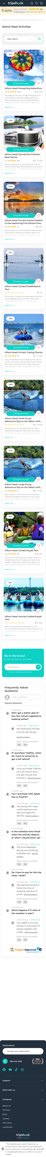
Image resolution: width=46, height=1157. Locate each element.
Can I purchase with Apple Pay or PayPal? (26, 795)
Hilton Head (31, 20)
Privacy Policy (10, 1147)
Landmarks (8, 1127)
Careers (6, 1118)
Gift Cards (7, 1123)
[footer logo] (23, 1135)
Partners (6, 1110)
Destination (6, 20)
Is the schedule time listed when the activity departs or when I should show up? (26, 834)
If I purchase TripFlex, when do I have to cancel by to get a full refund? (26, 756)
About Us (7, 1106)
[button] (19, 744)
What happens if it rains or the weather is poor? (26, 912)
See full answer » (23, 737)
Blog (5, 1114)
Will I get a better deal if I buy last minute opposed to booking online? (26, 716)
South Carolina (18, 20)
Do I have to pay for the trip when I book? (26, 874)
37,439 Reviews (19, 12)
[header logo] (16, 3)
